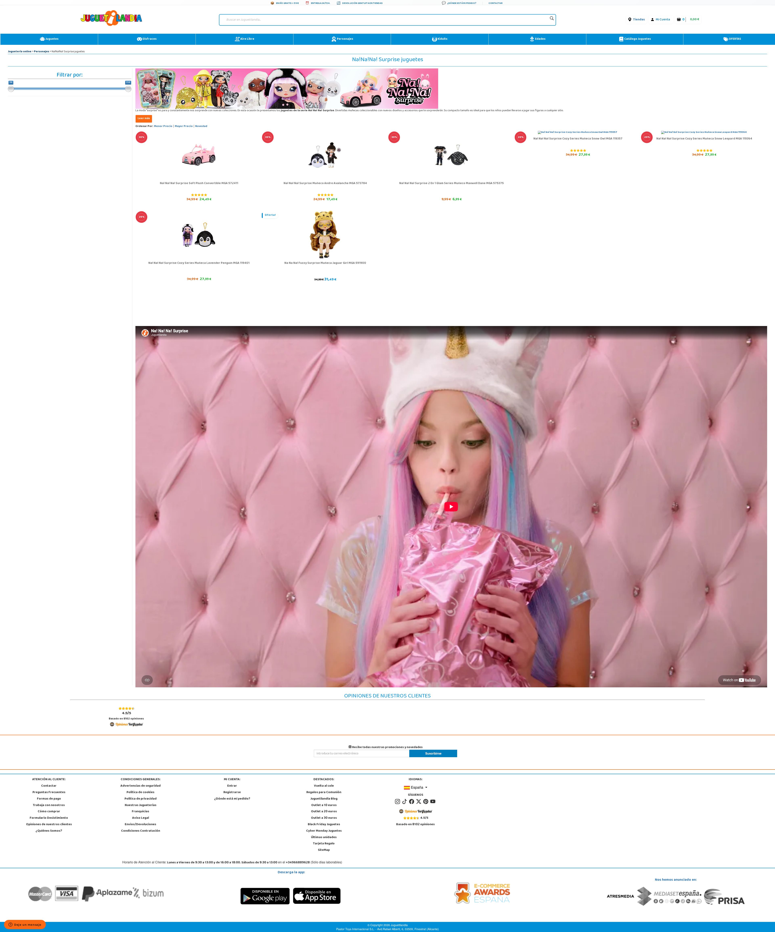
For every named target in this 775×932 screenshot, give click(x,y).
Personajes (344, 39)
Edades (540, 39)
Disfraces (149, 39)
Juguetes (52, 39)
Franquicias (140, 811)
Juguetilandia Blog (323, 799)
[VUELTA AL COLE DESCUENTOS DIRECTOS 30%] (198, 155)
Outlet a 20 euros (324, 811)
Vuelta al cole (324, 786)
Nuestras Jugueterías (140, 805)
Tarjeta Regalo (324, 844)
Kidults (442, 39)
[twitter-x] (419, 801)
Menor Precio (163, 126)
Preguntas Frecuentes (48, 792)
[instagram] (398, 801)
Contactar (49, 786)
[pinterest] (426, 801)
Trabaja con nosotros (49, 805)
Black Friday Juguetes (324, 824)
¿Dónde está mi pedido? (232, 799)
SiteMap (324, 850)
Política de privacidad (141, 799)
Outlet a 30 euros (324, 818)
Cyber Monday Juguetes (324, 831)
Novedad (201, 126)
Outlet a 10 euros (324, 805)
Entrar (232, 786)
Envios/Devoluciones (140, 824)
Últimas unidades (324, 837)
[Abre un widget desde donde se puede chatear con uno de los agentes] (25, 925)
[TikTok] (405, 801)
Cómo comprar (49, 811)
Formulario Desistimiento (49, 818)
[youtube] (433, 801)
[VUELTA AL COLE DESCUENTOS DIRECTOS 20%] (577, 132)
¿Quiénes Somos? (49, 831)
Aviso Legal (140, 818)
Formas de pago (49, 799)
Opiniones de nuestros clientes (49, 824)
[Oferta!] (325, 234)
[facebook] (412, 801)
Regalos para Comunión (323, 792)
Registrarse (232, 792)
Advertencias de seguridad (140, 786)
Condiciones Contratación (140, 831)
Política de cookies (140, 792)
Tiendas (639, 20)
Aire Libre (247, 39)
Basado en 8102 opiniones (126, 716)
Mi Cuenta (663, 20)
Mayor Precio (184, 126)
